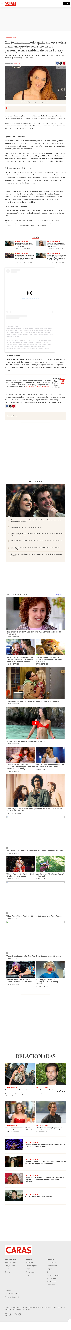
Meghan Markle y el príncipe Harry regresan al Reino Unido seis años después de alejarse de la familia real (36, 534)
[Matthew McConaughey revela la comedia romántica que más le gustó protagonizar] (51, 1112)
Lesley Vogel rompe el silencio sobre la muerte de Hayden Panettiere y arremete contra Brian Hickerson (44, 1179)
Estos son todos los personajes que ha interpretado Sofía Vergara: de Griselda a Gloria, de (56, 257)
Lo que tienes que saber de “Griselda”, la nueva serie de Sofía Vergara (24, 244)
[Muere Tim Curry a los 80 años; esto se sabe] (14, 1195)
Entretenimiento (11, 38)
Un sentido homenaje (12, 326)
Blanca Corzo (28, 262)
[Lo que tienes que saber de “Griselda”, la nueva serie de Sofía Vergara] (9, 243)
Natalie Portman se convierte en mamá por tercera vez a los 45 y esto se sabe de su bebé (19, 1130)
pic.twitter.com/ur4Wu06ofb (37, 387)
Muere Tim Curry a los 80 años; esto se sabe (42, 1196)
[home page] (10, 4)
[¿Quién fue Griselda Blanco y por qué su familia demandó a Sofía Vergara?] (41, 243)
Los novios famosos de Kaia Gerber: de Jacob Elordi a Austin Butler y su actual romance (45, 1162)
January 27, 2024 (63, 381)
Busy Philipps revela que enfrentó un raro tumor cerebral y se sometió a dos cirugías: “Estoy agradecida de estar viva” (19, 1093)
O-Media (50, 1259)
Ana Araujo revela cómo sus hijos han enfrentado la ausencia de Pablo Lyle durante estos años (51, 1092)
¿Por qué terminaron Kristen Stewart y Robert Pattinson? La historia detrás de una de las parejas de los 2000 (36, 520)
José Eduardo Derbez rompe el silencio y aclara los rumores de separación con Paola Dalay (36, 548)
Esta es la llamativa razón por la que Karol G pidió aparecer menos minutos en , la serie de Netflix (24, 257)
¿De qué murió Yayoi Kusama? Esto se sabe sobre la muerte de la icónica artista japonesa (36, 554)
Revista (66, 3)
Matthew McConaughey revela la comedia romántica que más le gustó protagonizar (50, 1130)
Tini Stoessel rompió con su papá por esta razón (26, 527)
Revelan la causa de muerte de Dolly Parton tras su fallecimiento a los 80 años (45, 1145)
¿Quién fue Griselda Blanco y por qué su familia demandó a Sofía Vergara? (56, 244)
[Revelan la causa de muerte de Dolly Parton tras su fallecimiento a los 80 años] (14, 1144)
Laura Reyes (17, 63)
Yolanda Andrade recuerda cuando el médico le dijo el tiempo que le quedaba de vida (36, 541)
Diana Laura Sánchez (27, 249)
